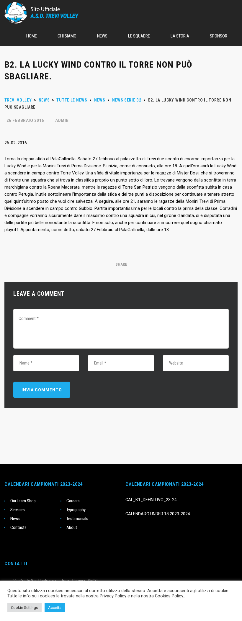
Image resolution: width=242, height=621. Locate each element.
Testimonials (77, 518)
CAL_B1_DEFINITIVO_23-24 (151, 499)
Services (17, 509)
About (71, 527)
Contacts (18, 527)
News (15, 518)
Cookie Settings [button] (24, 607)
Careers (73, 501)
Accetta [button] (54, 607)
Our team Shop (23, 501)
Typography (76, 509)
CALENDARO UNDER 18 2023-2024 (157, 513)
